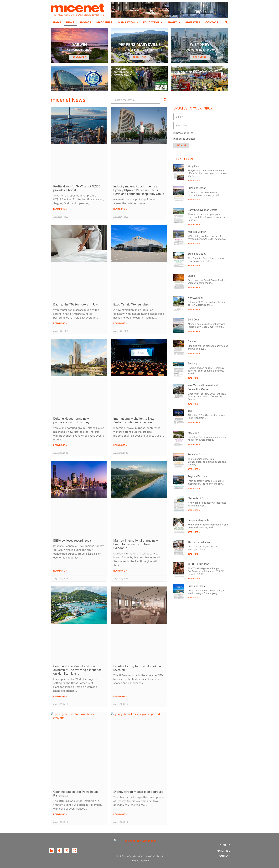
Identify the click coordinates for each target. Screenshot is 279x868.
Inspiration (126, 22)
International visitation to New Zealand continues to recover (133, 420)
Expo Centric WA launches (131, 304)
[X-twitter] (66, 850)
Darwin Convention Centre (202, 209)
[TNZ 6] (139, 90)
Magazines (104, 22)
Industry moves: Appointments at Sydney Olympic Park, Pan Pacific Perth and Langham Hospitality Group (138, 190)
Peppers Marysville (198, 520)
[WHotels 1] (169, 16)
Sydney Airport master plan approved (138, 792)
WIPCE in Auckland (198, 564)
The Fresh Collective (199, 542)
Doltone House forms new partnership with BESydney (71, 420)
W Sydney (193, 166)
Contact (211, 22)
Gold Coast (194, 319)
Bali (190, 410)
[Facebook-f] (59, 850)
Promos (85, 22)
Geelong (192, 363)
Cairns (191, 275)
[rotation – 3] (199, 90)
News (70, 22)
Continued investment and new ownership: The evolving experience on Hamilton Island (77, 669)
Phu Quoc (193, 432)
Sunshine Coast (197, 188)
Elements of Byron (198, 498)
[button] (226, 22)
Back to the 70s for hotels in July (75, 304)
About (172, 22)
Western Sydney (197, 231)
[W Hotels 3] (79, 90)
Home (57, 22)
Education (151, 22)
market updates (186, 138)
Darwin (192, 341)
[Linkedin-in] (51, 850)
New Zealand (195, 297)
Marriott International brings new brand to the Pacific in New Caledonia (135, 544)
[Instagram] (74, 850)
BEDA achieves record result (72, 540)
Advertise (192, 22)
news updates (184, 132)
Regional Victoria (197, 476)
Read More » (60, 209)
